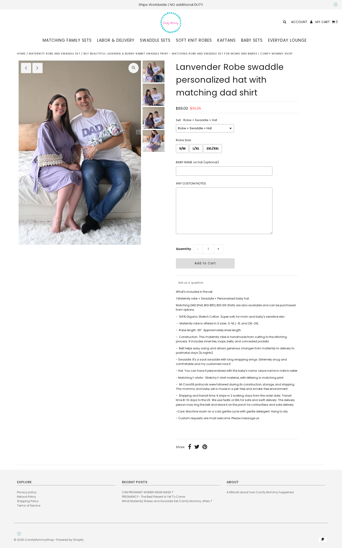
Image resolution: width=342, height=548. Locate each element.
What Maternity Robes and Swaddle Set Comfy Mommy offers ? (167, 501)
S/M (182, 148)
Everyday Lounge (287, 40)
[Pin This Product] (204, 447)
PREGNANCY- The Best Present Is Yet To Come (153, 497)
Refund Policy (26, 497)
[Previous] (26, 68)
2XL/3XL (212, 148)
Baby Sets (252, 40)
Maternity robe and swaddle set (54, 53)
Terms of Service (28, 505)
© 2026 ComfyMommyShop (34, 540)
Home (21, 53)
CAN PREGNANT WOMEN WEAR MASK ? (147, 492)
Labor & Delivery (115, 40)
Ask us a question (190, 283)
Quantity (183, 249)
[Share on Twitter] (196, 447)
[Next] (37, 68)
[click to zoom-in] (133, 68)
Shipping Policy (28, 501)
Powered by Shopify (70, 540)
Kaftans (226, 40)
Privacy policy (27, 492)
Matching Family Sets (67, 40)
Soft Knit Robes (194, 40)
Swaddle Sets (155, 40)
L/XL (196, 148)
